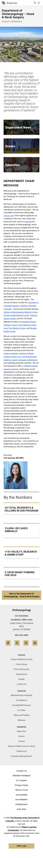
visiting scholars (10, 357)
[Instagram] (26, 647)
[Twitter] (17, 647)
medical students (11, 353)
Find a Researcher (21, 669)
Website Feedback (21, 775)
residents (23, 353)
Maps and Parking (21, 715)
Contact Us (21, 684)
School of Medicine (12, 21)
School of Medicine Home (21, 659)
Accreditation (21, 799)
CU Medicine (21, 700)
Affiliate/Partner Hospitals (21, 695)
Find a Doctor (21, 664)
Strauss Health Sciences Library (21, 746)
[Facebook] (8, 647)
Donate (21, 679)
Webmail (21, 720)
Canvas (21, 741)
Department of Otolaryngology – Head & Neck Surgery (18, 14)
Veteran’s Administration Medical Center (20, 312)
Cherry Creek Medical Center (24, 325)
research (17, 228)
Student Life (21, 751)
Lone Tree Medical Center (14, 328)
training (28, 222)
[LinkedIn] (35, 647)
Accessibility (21, 795)
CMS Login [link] (22, 846)
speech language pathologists (24, 360)
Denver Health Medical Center (16, 315)
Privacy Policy (21, 785)
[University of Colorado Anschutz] (9, 3)
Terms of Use (21, 790)
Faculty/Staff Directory (21, 705)
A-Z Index (21, 710)
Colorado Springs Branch (21, 756)
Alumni (21, 736)
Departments (21, 674)
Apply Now (21, 731)
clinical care (9, 216)
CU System (21, 780)
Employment (21, 804)
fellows (31, 353)
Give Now (21, 809)
